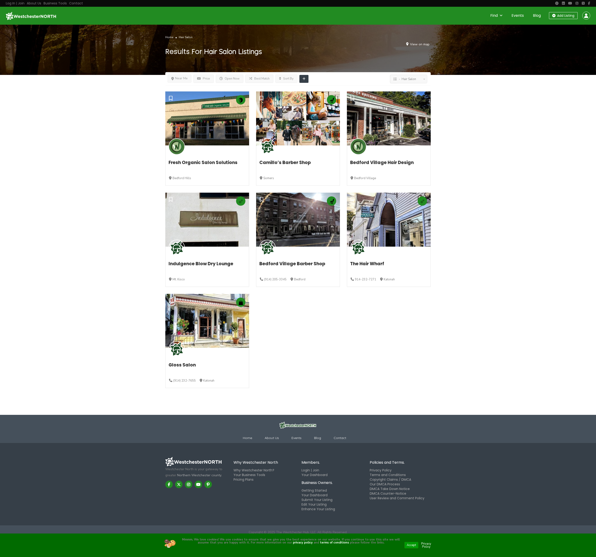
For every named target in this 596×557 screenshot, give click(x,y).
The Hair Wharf (367, 264)
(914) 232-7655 (184, 381)
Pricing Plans (244, 479)
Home (169, 37)
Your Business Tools (249, 475)
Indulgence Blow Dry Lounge (201, 264)
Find (494, 15)
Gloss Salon (182, 365)
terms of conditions (334, 542)
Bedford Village (365, 178)
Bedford (299, 279)
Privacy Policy (381, 470)
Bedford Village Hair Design (382, 162)
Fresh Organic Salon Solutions (203, 162)
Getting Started (314, 490)
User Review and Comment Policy (397, 498)
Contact (76, 3)
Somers (268, 178)
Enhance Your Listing (318, 509)
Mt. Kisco (179, 279)
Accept (411, 545)
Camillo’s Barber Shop (285, 162)
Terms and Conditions (388, 475)
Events (517, 15)
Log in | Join (15, 3)
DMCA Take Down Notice (390, 489)
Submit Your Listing (316, 499)
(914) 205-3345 (275, 279)
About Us (34, 3)
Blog (537, 15)
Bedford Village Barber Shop (292, 264)
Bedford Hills (182, 178)
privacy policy (303, 542)
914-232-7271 (365, 279)
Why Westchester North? (254, 470)
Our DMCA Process (385, 484)
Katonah (389, 279)
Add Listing (565, 15)
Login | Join (310, 470)
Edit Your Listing (314, 504)
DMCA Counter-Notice (388, 493)
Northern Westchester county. (199, 475)
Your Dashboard (314, 475)
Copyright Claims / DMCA (390, 479)
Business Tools (55, 3)
